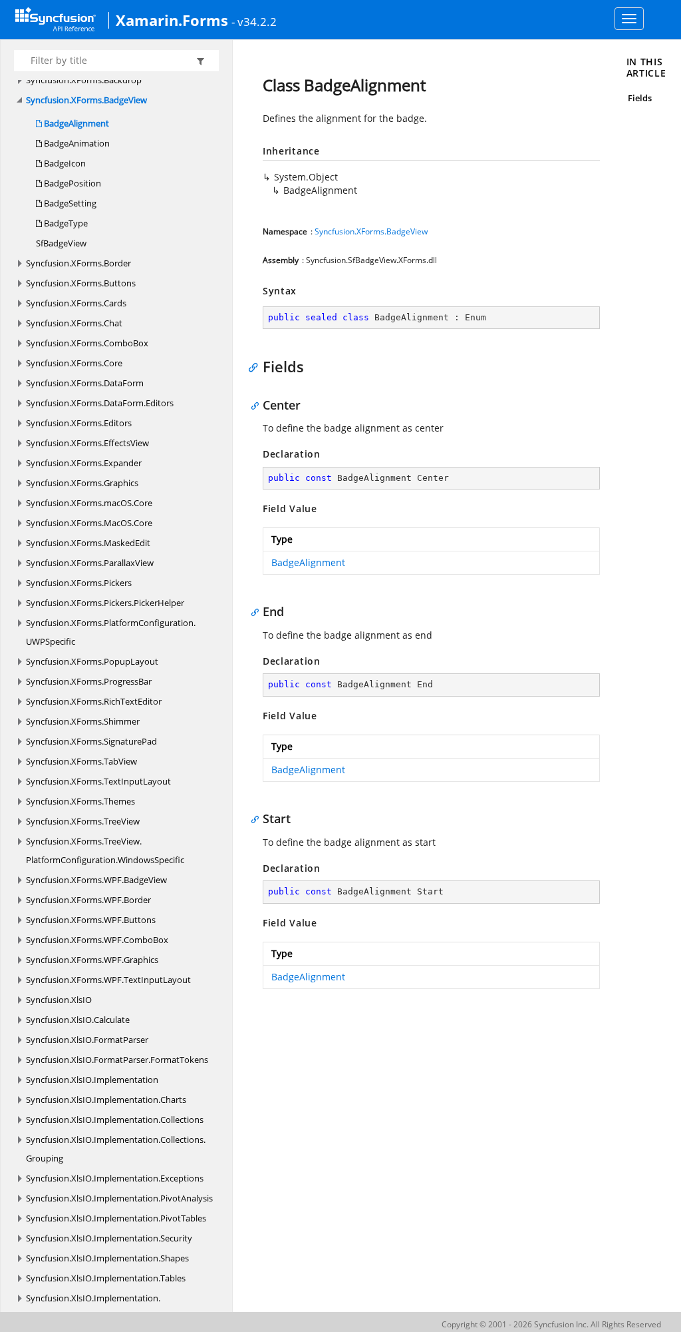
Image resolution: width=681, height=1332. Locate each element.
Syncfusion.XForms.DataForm (85, 383)
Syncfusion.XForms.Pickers (79, 583)
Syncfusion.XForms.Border (78, 263)
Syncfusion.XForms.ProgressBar (89, 681)
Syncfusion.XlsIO (59, 1000)
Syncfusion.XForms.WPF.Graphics (92, 960)
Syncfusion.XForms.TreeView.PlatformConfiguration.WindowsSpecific (105, 850)
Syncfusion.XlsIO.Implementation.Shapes (107, 1258)
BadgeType (65, 223)
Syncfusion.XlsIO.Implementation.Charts (106, 1100)
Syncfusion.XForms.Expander (84, 463)
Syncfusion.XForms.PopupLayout (92, 661)
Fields (640, 98)
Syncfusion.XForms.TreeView (83, 821)
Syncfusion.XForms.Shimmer (83, 721)
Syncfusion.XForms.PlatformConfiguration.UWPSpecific (111, 632)
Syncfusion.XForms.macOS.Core (89, 503)
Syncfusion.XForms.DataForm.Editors (100, 403)
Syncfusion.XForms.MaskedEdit (88, 543)
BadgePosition (71, 183)
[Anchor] (256, 366)
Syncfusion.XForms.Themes (80, 801)
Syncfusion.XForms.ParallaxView (90, 563)
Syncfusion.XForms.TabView (81, 761)
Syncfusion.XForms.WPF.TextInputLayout (108, 980)
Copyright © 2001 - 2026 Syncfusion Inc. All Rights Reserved (551, 1324)
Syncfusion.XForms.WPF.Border (88, 900)
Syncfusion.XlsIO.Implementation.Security (109, 1238)
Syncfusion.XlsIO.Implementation (92, 1080)
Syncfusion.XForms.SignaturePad (91, 741)
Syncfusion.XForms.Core (74, 363)
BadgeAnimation (76, 143)
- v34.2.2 (254, 21)
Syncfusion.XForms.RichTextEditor (94, 701)
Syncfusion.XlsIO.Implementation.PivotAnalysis (119, 1198)
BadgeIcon (64, 163)
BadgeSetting (69, 203)
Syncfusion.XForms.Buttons (81, 283)
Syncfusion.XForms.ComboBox (87, 343)
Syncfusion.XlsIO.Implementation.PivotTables (116, 1218)
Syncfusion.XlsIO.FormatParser (87, 1040)
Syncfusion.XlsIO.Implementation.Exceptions (115, 1178)
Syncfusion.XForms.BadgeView (86, 100)
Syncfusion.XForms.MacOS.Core (89, 523)
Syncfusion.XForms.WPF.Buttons (91, 920)
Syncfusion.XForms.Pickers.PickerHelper (105, 603)
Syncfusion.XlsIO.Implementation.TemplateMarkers (93, 1307)
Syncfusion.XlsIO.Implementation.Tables (106, 1278)
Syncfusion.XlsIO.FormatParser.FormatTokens (117, 1060)
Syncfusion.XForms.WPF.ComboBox (97, 940)
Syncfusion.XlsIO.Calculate (78, 1020)
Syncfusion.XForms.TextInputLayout (98, 781)
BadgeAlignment (75, 123)
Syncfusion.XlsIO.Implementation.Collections (115, 1120)
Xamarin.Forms (172, 20)
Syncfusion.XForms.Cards (76, 303)
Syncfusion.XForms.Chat (74, 323)
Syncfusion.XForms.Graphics (82, 483)
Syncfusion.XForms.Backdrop (84, 80)
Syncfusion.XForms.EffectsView (87, 443)
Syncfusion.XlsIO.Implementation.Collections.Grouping (115, 1149)
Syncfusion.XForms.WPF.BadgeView (96, 880)
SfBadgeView (61, 243)
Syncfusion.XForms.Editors (79, 423)
